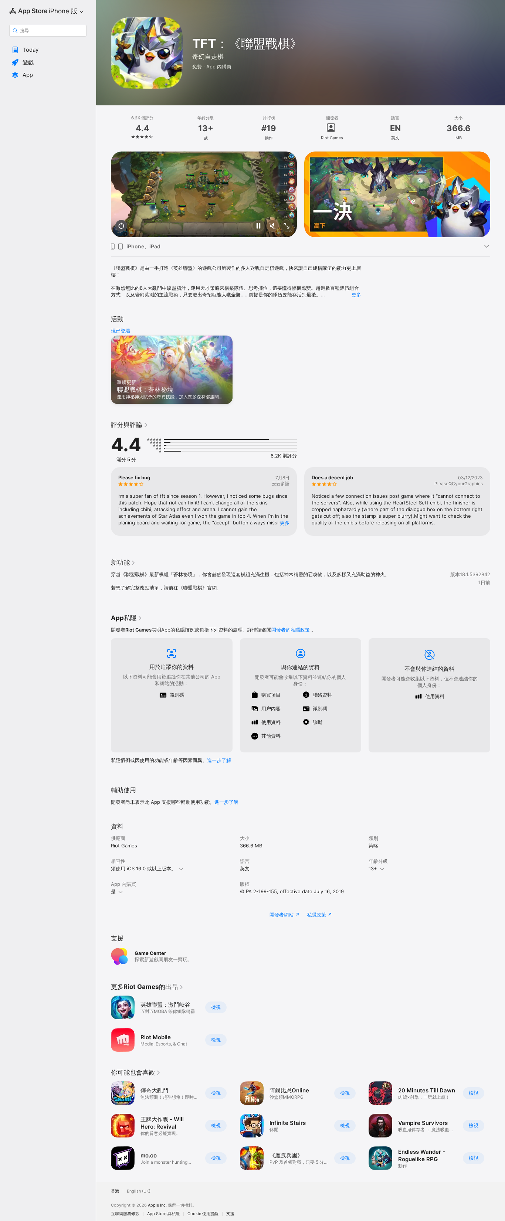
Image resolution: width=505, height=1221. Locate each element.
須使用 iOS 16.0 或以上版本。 (143, 868)
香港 (115, 1191)
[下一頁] (497, 194)
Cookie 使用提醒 (202, 1214)
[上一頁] (103, 194)
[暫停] (258, 226)
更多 (356, 294)
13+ (373, 868)
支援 (230, 1214)
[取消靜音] (272, 226)
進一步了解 (219, 760)
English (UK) (138, 1191)
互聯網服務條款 (125, 1214)
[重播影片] (121, 226)
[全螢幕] (286, 226)
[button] (48, 49)
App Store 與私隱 (163, 1214)
